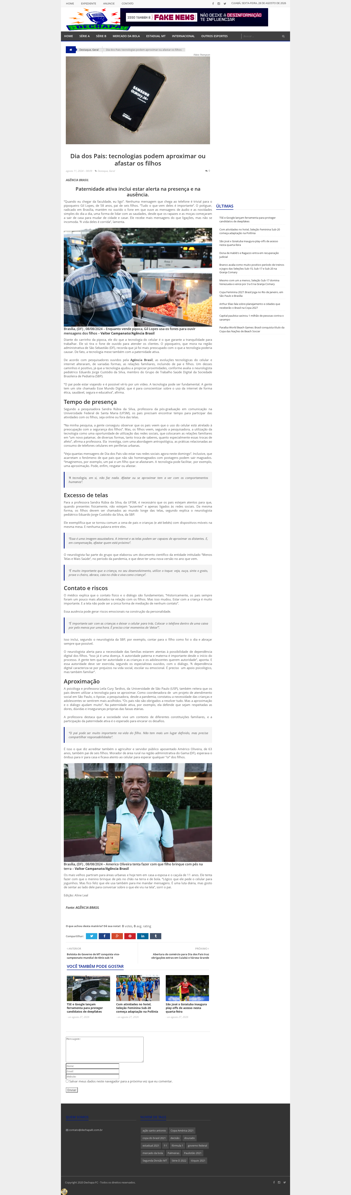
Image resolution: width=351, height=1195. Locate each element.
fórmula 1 (177, 1145)
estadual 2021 (151, 1145)
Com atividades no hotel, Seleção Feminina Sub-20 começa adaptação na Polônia (137, 1007)
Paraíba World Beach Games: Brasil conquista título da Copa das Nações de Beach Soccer (251, 329)
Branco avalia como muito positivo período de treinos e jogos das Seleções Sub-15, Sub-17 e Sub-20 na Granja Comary (251, 268)
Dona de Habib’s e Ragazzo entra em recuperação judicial (249, 255)
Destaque (103, 171)
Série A (84, 36)
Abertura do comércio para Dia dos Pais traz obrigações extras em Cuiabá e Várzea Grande (180, 955)
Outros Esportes (214, 36)
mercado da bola (153, 1153)
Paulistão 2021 (193, 1153)
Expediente (88, 3)
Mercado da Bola (126, 36)
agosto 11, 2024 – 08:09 (79, 171)
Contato (127, 3)
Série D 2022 (179, 1160)
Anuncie (109, 3)
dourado (189, 1138)
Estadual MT (156, 36)
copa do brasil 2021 (154, 1138)
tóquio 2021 (198, 1160)
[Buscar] (283, 36)
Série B (101, 36)
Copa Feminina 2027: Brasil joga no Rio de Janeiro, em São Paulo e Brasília (251, 294)
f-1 (165, 1145)
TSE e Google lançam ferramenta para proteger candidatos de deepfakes (85, 1007)
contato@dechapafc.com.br (85, 1130)
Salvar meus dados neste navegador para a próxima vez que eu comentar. (121, 1081)
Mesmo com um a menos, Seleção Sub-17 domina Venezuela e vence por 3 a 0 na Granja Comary (249, 282)
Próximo (201, 948)
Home (70, 3)
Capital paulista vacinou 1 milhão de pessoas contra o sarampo (251, 317)
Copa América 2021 (182, 1130)
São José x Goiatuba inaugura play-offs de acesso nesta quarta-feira (186, 1007)
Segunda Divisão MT (155, 1160)
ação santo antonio (154, 1130)
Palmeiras (173, 1153)
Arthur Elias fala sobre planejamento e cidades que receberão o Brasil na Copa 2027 (249, 306)
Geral (95, 50)
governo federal (197, 1145)
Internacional (183, 36)
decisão (175, 1138)
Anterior (74, 948)
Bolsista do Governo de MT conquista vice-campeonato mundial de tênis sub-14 (93, 955)
